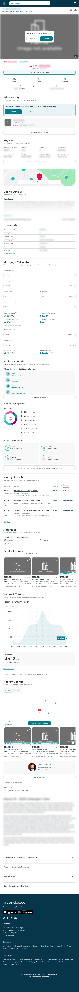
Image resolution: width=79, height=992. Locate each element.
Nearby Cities (9, 876)
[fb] (8, 918)
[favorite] (28, 560)
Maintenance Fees (9, 329)
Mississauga (29, 11)
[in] (12, 918)
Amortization (44, 291)
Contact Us (38, 960)
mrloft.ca (16, 946)
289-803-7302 (42, 769)
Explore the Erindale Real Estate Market (20, 857)
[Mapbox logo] (8, 724)
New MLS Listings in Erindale (15, 886)
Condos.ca (6, 907)
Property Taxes (8, 340)
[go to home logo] (14, 902)
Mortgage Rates (34, 962)
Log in (32, 39)
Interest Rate (8, 291)
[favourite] (71, 10)
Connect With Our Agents (53, 960)
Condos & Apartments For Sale (53, 962)
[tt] (4, 918)
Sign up (46, 39)
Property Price (8, 270)
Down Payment (8, 281)
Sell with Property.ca (24, 960)
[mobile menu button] (76, 3)
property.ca (7, 946)
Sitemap (23, 948)
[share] (75, 10)
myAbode (17, 907)
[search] (29, 3)
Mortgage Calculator (19, 962)
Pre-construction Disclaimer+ (39, 977)
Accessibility (60, 946)
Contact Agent (39, 777)
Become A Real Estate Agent (44, 946)
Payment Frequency (9, 302)
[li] (16, 918)
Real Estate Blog (9, 960)
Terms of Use (14, 948)
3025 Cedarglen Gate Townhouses (12, 11)
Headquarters (26, 946)
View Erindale (8, 669)
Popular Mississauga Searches (16, 867)
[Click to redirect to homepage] (4, 3)
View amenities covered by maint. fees (39, 162)
